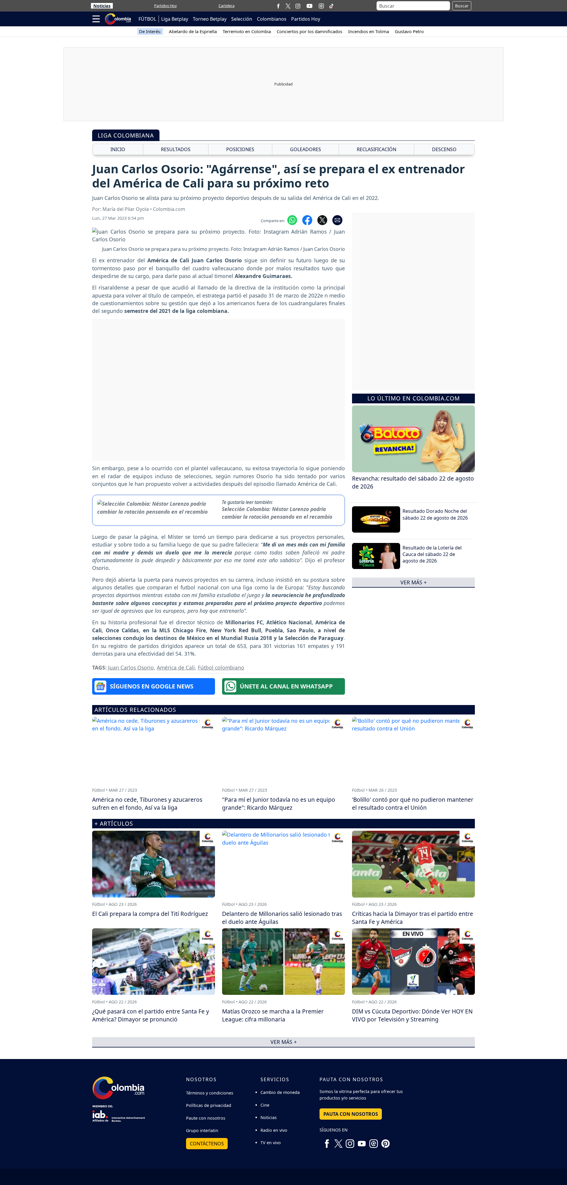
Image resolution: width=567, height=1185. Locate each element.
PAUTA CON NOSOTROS (350, 1114)
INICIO (117, 149)
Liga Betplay (174, 19)
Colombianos (271, 19)
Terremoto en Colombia (247, 31)
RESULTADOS (175, 149)
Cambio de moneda (280, 1092)
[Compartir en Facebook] (307, 219)
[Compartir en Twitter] (322, 219)
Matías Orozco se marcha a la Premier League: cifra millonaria (273, 1015)
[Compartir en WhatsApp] (292, 219)
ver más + (413, 582)
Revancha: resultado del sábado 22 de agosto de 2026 (413, 482)
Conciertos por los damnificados (309, 31)
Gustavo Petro (409, 31)
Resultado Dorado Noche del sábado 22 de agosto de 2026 (435, 514)
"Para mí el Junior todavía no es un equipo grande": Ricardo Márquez (278, 803)
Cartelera (226, 5)
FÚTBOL (147, 19)
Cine (264, 1105)
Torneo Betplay (210, 19)
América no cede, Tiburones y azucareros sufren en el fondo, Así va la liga (147, 803)
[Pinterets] (385, 1141)
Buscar (462, 6)
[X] (288, 6)
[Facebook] (278, 6)
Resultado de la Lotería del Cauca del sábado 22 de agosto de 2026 (432, 554)
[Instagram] (297, 6)
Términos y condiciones (209, 1093)
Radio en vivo (273, 1130)
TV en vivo (270, 1142)
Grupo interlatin (202, 1130)
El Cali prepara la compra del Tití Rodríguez (150, 914)
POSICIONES (240, 149)
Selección (241, 19)
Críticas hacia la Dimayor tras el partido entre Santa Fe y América (412, 918)
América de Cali (176, 667)
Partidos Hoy (165, 5)
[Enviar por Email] (337, 219)
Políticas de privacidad (208, 1105)
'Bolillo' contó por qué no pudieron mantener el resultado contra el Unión (412, 803)
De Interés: (150, 31)
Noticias (101, 6)
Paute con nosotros (205, 1118)
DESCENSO (444, 149)
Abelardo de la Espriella (193, 31)
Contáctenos (207, 1143)
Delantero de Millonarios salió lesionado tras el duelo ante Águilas (282, 918)
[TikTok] (331, 6)
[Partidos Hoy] (321, 6)
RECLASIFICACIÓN (376, 149)
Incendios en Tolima (368, 31)
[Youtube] (309, 6)
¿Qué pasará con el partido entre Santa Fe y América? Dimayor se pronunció (150, 1015)
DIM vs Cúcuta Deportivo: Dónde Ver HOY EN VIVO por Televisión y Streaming (412, 1015)
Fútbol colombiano (221, 667)
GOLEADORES (305, 149)
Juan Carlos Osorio (131, 667)
